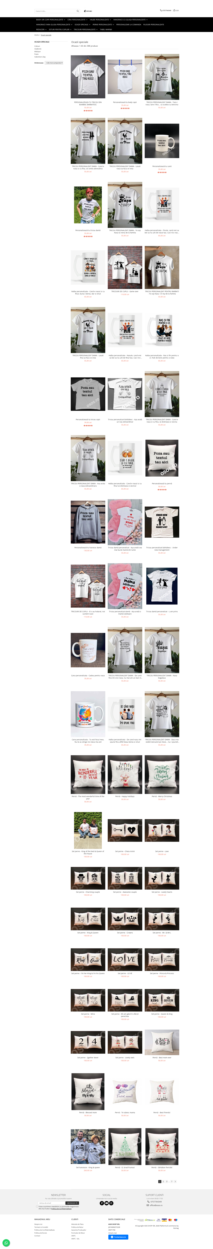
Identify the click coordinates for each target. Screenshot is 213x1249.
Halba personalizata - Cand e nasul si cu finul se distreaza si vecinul (125, 484)
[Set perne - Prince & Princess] (162, 959)
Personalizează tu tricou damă (87, 230)
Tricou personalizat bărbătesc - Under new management (162, 548)
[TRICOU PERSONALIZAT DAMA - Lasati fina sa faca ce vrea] (88, 330)
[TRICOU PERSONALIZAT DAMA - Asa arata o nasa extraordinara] (88, 458)
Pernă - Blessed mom (88, 1112)
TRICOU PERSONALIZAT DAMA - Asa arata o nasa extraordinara (88, 484)
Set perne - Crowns (125, 932)
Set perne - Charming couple (88, 892)
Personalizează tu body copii (125, 102)
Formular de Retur (78, 1233)
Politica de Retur (77, 1227)
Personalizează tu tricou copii (88, 419)
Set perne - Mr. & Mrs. (162, 932)
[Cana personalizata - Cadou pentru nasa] (88, 650)
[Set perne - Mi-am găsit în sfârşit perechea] (125, 1000)
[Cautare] (78, 11)
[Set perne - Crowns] (125, 919)
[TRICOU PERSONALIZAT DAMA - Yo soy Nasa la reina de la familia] (125, 205)
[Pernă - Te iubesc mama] (125, 1091)
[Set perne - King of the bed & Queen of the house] (88, 830)
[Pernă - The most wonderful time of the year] (88, 774)
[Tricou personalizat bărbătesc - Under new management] (162, 522)
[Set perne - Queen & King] (162, 1000)
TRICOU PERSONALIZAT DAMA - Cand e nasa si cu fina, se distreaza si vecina (162, 420)
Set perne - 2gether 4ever (87, 1057)
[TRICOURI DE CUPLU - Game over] (125, 267)
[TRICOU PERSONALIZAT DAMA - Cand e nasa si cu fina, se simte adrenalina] (88, 141)
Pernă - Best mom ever (162, 1057)
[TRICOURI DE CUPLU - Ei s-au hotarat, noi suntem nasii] (88, 586)
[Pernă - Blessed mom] (88, 1091)
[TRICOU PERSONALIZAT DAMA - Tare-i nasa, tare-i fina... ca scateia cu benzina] (162, 77)
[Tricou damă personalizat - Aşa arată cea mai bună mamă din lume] (125, 522)
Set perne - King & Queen (87, 932)
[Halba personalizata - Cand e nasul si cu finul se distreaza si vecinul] (125, 458)
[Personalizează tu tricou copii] (88, 394)
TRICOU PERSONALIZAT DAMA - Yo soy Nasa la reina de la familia (125, 231)
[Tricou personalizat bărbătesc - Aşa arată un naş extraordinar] (125, 394)
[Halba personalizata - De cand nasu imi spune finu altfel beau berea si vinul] (125, 714)
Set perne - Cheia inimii (125, 851)
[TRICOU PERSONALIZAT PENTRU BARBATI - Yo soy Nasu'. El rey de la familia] (162, 267)
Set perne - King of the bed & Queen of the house (88, 852)
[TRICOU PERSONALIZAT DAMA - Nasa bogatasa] (162, 650)
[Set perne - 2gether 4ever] (88, 1042)
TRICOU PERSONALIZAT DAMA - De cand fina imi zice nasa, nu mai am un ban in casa (125, 676)
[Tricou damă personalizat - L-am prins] (162, 586)
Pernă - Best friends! (161, 1112)
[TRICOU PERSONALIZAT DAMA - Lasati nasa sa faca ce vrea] (125, 141)
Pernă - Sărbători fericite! (161, 1167)
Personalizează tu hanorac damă (87, 547)
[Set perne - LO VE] (125, 959)
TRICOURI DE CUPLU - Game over (124, 291)
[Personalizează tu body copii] (125, 77)
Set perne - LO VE (125, 973)
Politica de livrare (40, 1233)
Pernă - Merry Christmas (162, 796)
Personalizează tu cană (161, 166)
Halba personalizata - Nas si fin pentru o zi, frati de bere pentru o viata (162, 356)
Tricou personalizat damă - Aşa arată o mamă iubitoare (125, 612)
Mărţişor (37, 51)
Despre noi (38, 1224)
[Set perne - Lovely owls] (125, 1042)
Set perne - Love (162, 851)
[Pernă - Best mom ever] (162, 1042)
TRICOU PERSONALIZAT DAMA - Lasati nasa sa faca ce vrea (125, 167)
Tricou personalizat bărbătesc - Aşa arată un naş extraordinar (125, 420)
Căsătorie (37, 49)
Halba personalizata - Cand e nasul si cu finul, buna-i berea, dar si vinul (88, 292)
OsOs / (37, 35)
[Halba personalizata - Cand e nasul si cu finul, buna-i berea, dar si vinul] (88, 267)
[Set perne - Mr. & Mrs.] (162, 919)
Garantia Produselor (78, 1230)
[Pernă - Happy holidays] (125, 774)
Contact (37, 1236)
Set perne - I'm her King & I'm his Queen (88, 973)
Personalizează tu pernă (162, 483)
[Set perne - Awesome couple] (125, 878)
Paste (36, 54)
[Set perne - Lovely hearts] (162, 878)
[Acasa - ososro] (96, 11)
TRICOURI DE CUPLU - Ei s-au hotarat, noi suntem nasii (88, 612)
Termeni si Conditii (41, 1227)
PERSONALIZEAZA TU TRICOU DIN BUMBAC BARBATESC (88, 103)
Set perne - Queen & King (161, 1014)
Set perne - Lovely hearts (162, 892)
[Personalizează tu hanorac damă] (88, 522)
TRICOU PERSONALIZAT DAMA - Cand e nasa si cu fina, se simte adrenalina (88, 167)
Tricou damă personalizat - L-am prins (162, 611)
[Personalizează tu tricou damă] (88, 204)
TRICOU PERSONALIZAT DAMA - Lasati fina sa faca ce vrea (88, 356)
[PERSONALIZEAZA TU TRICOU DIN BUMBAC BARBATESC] (88, 76)
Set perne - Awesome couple (125, 892)
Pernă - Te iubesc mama (125, 1112)
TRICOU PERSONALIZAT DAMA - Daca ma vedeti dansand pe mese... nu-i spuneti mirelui (162, 740)
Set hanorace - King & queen (88, 1167)
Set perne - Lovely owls (124, 1057)
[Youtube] (106, 1203)
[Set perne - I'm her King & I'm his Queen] (88, 959)
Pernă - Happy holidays (124, 796)
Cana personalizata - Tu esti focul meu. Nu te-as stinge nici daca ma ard (88, 740)
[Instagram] (111, 1203)
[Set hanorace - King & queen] (88, 1146)
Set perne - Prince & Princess (162, 973)
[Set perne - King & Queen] (88, 919)
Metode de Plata (77, 1224)
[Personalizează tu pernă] (162, 458)
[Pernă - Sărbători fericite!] (162, 1146)
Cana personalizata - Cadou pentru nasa (88, 675)
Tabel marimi (106, 29)
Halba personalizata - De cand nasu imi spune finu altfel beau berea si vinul (125, 740)
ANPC (73, 1236)
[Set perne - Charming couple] (88, 878)
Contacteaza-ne (120, 1237)
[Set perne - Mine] (88, 1000)
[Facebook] (102, 1203)
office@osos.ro (155, 1205)
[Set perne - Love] (162, 830)
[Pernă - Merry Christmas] (162, 774)
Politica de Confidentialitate (61, 1209)
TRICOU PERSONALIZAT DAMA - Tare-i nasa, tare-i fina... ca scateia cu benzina (162, 103)
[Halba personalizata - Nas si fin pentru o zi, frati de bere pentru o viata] (162, 330)
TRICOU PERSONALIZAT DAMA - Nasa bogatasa (162, 676)
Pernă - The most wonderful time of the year (88, 797)
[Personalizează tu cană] (162, 141)
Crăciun (37, 46)
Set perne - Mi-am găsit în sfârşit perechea (125, 1015)
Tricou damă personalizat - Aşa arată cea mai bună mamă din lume (125, 548)
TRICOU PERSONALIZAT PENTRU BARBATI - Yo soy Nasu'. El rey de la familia (162, 292)
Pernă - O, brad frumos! (125, 1167)
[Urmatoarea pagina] (175, 1181)
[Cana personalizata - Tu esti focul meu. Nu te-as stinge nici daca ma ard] (88, 714)
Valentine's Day (40, 57)
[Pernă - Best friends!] (162, 1091)
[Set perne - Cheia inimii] (125, 830)
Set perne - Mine (88, 1014)
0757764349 (156, 1201)
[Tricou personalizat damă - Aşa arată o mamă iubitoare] (125, 586)
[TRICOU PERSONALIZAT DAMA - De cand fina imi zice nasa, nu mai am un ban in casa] (125, 650)
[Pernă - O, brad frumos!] (125, 1146)
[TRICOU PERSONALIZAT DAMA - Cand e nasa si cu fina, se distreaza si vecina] (162, 394)
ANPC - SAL (75, 1239)
